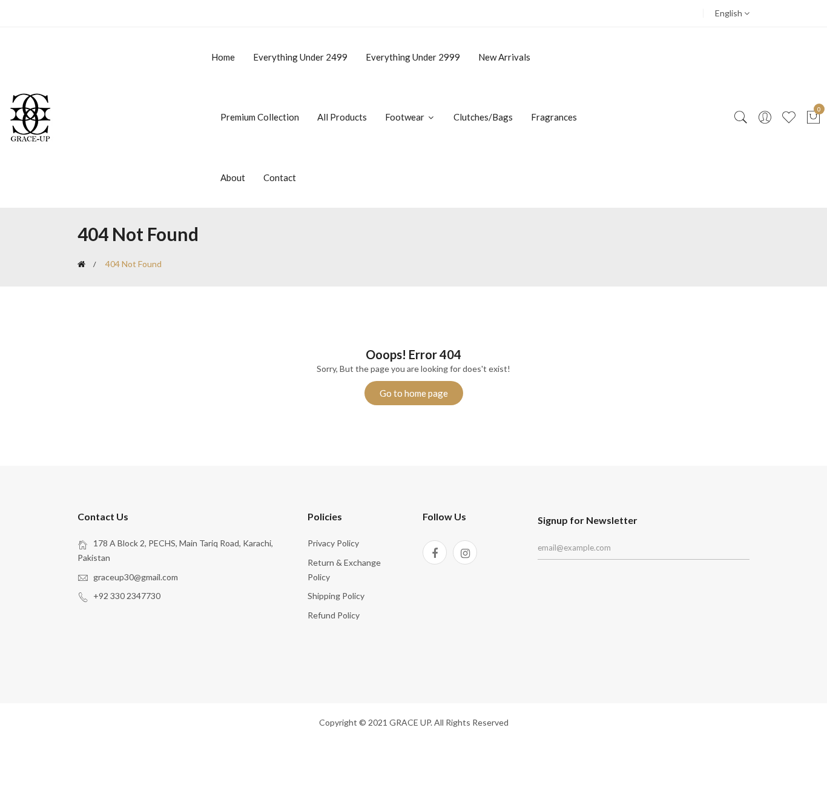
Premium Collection (259, 116)
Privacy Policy (333, 543)
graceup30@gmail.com (135, 577)
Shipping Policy (336, 596)
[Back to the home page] (81, 264)
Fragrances (554, 116)
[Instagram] (465, 552)
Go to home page (414, 393)
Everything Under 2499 (300, 56)
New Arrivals (504, 56)
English (729, 13)
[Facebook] (435, 552)
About (232, 177)
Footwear (405, 116)
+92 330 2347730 (126, 596)
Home (223, 56)
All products (342, 116)
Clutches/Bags (483, 116)
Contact (279, 177)
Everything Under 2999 (413, 56)
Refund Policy (334, 615)
